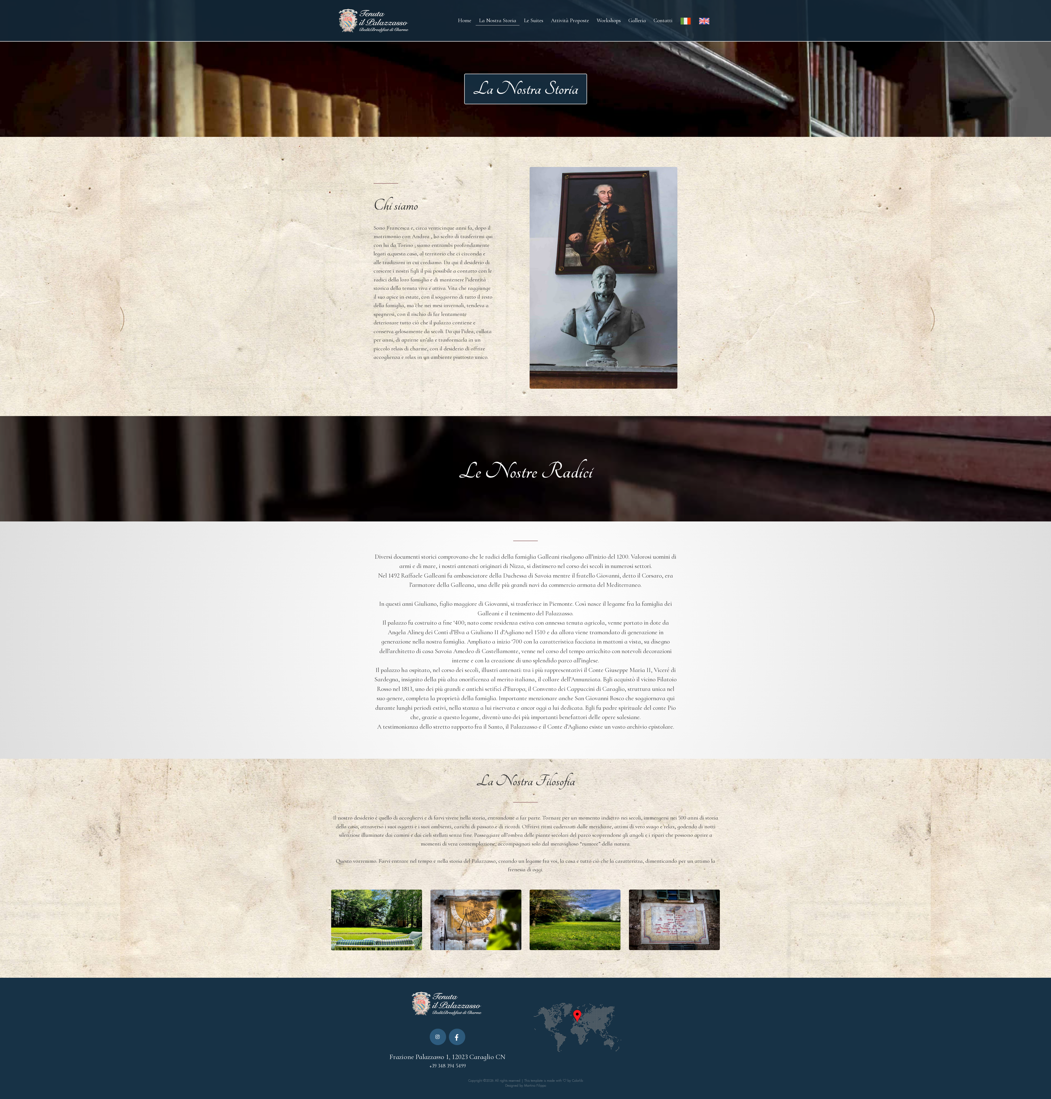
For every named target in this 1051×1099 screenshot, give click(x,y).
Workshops (609, 20)
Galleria (637, 20)
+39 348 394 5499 (447, 1066)
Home (464, 20)
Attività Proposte (570, 20)
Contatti (663, 20)
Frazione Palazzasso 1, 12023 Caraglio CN (447, 1056)
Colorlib (577, 1080)
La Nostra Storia (497, 20)
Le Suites (533, 20)
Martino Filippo (535, 1085)
